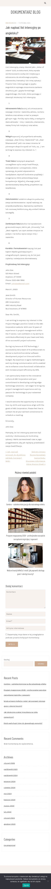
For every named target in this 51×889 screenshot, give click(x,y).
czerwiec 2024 (9, 788)
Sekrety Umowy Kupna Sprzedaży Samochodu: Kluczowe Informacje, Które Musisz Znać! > (35, 458)
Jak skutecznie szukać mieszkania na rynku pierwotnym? (21, 714)
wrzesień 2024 (9, 781)
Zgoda (26, 885)
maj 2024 (8, 794)
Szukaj (7, 660)
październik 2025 (10, 769)
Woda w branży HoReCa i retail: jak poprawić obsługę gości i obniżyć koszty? (24, 703)
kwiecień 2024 (9, 800)
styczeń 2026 (9, 763)
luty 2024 (7, 812)
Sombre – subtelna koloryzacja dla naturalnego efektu (25, 504)
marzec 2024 (9, 806)
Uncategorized (11, 23)
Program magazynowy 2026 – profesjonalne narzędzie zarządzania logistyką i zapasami (25, 692)
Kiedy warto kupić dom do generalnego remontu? (23, 723)
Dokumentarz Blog (25, 12)
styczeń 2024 (9, 818)
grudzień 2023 (9, 824)
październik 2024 (10, 775)
